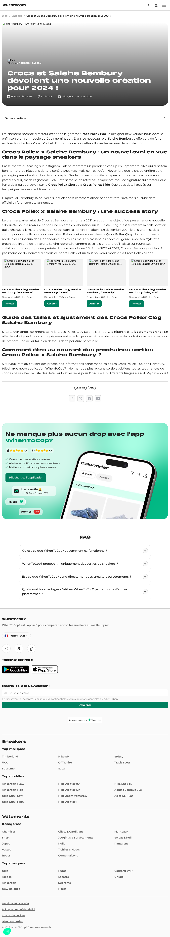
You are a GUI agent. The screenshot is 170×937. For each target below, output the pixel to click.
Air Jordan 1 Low (13, 783)
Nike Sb (63, 756)
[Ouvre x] (19, 648)
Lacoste (63, 876)
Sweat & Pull (123, 837)
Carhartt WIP (123, 870)
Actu (91, 387)
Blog (5, 15)
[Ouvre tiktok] (31, 648)
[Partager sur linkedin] (98, 398)
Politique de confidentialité (18, 909)
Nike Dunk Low (12, 795)
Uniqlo (119, 876)
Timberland (10, 756)
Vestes (6, 849)
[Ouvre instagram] (6, 648)
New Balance (11, 888)
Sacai (62, 768)
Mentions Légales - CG (15, 903)
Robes (6, 855)
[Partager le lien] (72, 398)
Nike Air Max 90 (69, 783)
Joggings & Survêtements (75, 837)
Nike (5, 870)
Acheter (9, 303)
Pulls (61, 843)
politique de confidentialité (52, 698)
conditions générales (87, 698)
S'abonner (85, 704)
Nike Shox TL (123, 783)
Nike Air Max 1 (67, 801)
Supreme (8, 768)
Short (5, 837)
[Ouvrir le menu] (164, 5)
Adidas (6, 876)
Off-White (65, 762)
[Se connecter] (156, 5)
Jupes (6, 843)
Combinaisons (68, 855)
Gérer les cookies (12, 921)
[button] (7, 931)
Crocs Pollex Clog (119, 234)
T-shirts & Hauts (69, 849)
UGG (5, 762)
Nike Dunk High (13, 801)
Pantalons (121, 843)
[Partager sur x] (80, 398)
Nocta (62, 888)
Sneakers (17, 15)
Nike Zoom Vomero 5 (72, 795)
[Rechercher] (148, 5)
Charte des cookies (13, 915)
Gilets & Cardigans (70, 831)
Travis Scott (122, 762)
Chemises (8, 831)
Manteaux (121, 831)
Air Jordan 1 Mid (13, 789)
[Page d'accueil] (14, 5)
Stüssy (118, 756)
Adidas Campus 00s (128, 789)
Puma (62, 870)
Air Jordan (9, 882)
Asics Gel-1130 (123, 795)
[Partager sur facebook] (89, 398)
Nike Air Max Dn (69, 789)
